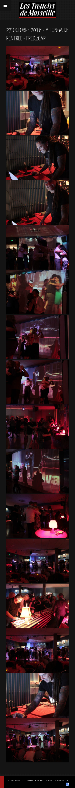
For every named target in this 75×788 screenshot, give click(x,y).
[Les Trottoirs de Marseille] (37, 8)
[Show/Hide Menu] (5, 5)
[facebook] (67, 784)
